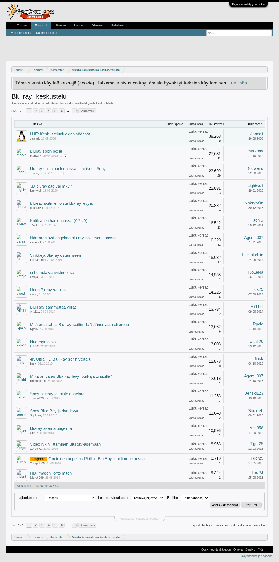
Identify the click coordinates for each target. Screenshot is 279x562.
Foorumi (41, 25)
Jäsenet (60, 25)
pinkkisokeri (38, 380)
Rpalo (34, 329)
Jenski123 (37, 398)
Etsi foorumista (21, 32)
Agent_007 (253, 237)
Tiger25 (256, 444)
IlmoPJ (257, 472)
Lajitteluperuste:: (30, 498)
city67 (34, 432)
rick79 (257, 289)
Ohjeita (238, 549)
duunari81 (36, 207)
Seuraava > (87, 111)
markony (36, 155)
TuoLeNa (255, 272)
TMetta (34, 225)
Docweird (254, 168)
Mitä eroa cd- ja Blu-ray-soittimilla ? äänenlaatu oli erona (79, 324)
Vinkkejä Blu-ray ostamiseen (55, 255)
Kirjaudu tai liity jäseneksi (248, 4)
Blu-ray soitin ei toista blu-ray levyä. (61, 203)
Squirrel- (35, 415)
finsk (33, 363)
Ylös (261, 549)
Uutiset (78, 25)
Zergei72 (36, 448)
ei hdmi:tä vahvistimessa (52, 272)
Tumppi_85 (37, 463)
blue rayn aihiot (43, 342)
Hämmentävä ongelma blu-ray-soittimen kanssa (73, 238)
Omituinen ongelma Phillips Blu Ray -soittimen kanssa (96, 459)
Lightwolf (35, 190)
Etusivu (22, 25)
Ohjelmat (97, 25)
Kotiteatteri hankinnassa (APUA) (58, 221)
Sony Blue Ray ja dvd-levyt (54, 411)
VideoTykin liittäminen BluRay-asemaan (65, 444)
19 (75, 111)
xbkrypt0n (254, 203)
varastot (35, 242)
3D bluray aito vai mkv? (51, 186)
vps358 (256, 428)
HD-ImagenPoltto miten (51, 473)
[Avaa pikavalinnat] (264, 69)
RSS (268, 549)
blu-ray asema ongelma (51, 428)
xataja (34, 277)
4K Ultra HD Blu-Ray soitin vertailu (60, 359)
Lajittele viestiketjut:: (114, 498)
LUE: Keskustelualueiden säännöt (60, 134)
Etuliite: (173, 498)
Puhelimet (117, 25)
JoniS (258, 220)
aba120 (256, 341)
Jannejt (35, 138)
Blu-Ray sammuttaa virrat (53, 307)
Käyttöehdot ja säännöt (256, 556)
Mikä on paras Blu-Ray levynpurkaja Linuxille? (71, 376)
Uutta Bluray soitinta (48, 290)
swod (33, 294)
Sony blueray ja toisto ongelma (57, 394)
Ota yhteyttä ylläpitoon (216, 549)
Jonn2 (34, 173)
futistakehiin (38, 259)
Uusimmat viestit (47, 32)
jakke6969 (37, 477)
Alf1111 (34, 311)
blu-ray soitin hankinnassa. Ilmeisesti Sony (68, 169)
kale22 (34, 346)
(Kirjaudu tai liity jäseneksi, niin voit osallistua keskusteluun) (229, 525)
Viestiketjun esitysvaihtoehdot (139, 518)
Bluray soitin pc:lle (46, 151)
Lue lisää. (238, 83)
